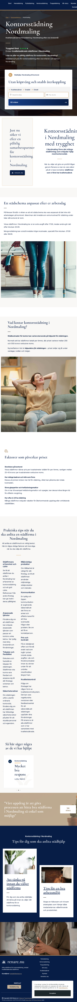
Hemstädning (18, 3)
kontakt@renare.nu (16, 973)
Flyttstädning (29, 3)
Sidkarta (21, 998)
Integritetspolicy (29, 998)
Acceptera (52, 993)
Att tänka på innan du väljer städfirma (18, 883)
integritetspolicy (63, 988)
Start (9, 3)
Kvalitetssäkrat (44, 970)
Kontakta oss (45, 976)
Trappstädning (55, 3)
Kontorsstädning (42, 3)
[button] (3, 771)
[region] (52, 989)
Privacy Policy (28, 1000)
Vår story (65, 3)
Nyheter (73, 3)
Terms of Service (38, 1000)
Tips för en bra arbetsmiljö (54, 890)
